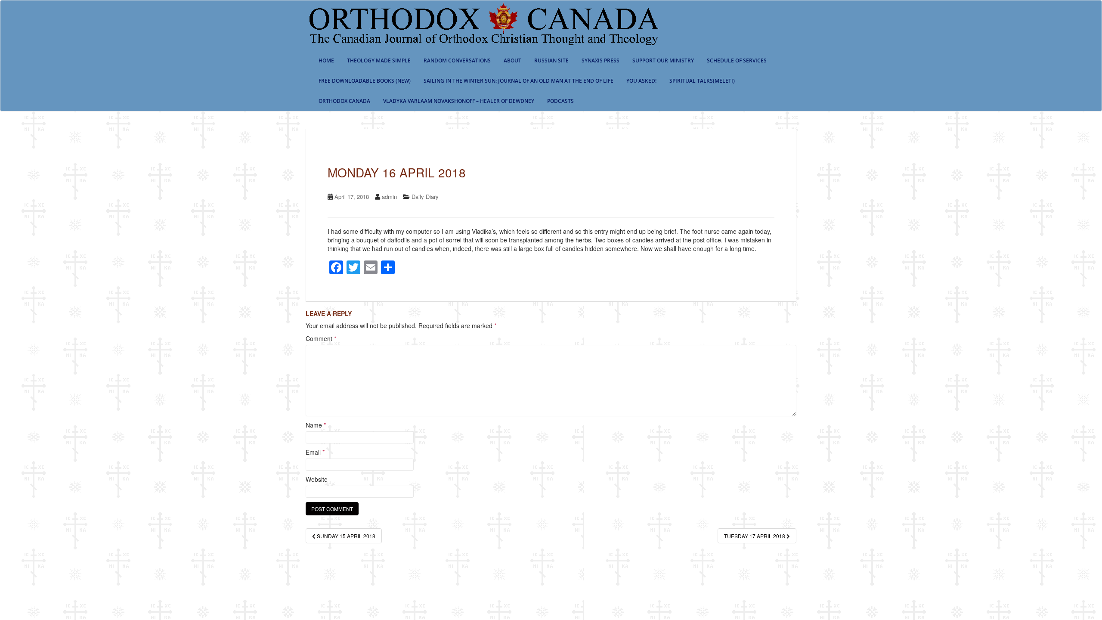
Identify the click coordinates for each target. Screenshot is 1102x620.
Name (316, 425)
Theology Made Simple (379, 60)
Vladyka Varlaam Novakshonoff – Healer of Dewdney (458, 101)
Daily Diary (425, 196)
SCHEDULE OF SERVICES (737, 60)
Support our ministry (663, 60)
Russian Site (551, 60)
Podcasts (560, 101)
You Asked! (641, 80)
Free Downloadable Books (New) (365, 80)
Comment (321, 338)
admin (389, 196)
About (512, 60)
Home (326, 60)
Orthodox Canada (344, 101)
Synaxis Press (600, 60)
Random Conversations (457, 60)
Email (315, 452)
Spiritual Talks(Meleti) (702, 80)
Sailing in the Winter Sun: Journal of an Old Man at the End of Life (518, 80)
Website (317, 479)
